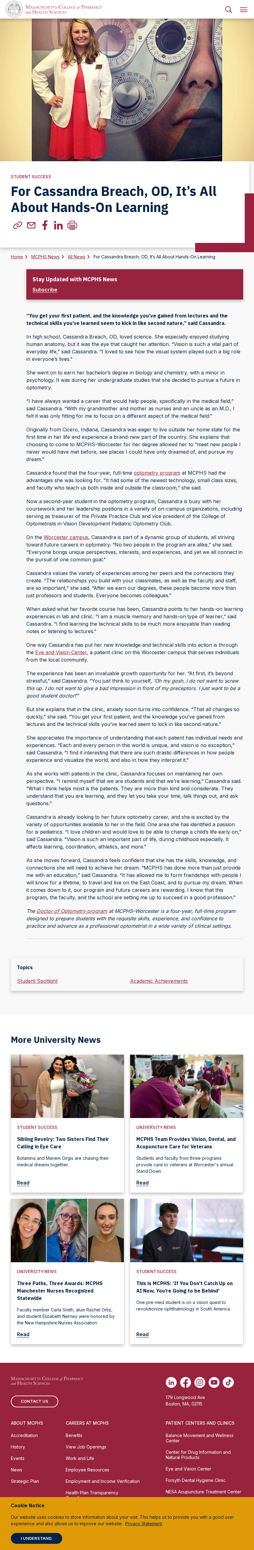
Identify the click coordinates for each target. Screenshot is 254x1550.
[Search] (228, 9)
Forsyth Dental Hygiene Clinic (196, 1480)
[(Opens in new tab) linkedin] (58, 225)
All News (76, 256)
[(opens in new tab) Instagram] (199, 1382)
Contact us (34, 1401)
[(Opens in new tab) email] (31, 225)
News (16, 1469)
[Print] (72, 225)
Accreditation (24, 1435)
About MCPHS (27, 1423)
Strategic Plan (25, 1481)
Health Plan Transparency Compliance (92, 1495)
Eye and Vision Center (61, 652)
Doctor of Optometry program (72, 911)
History (18, 1446)
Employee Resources (87, 1469)
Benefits (74, 1435)
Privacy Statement (143, 1523)
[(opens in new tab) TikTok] (228, 1382)
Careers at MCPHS (87, 1423)
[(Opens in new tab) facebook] (45, 225)
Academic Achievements (159, 981)
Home (17, 256)
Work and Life (80, 1458)
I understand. (36, 1538)
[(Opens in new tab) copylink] (17, 225)
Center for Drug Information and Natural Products (198, 1454)
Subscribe (45, 290)
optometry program (157, 473)
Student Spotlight (37, 981)
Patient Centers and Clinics (200, 1423)
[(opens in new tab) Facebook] (185, 1382)
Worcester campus (66, 537)
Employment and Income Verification (103, 1481)
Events (17, 1458)
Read (23, 1183)
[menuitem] (228, 9)
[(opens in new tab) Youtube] (214, 1382)
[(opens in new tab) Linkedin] (171, 1382)
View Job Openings (86, 1446)
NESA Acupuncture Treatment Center (203, 1491)
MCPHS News (45, 256)
